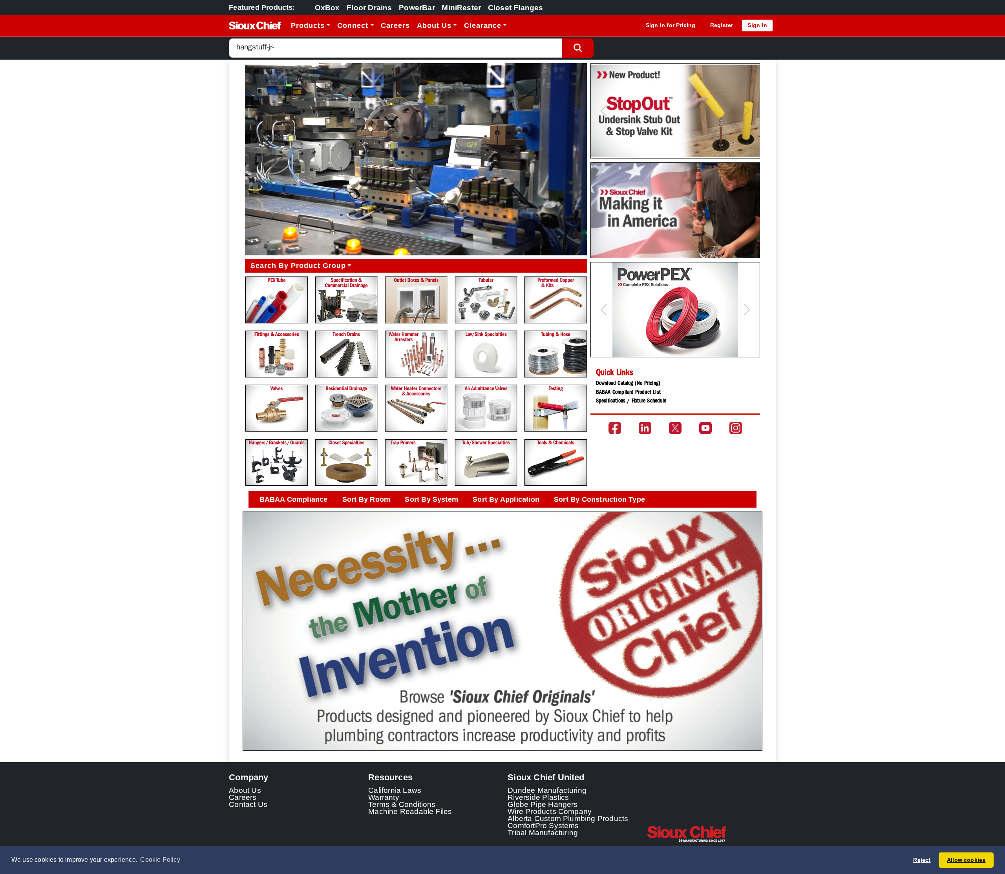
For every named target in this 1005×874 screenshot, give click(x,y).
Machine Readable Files (410, 811)
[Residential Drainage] (346, 408)
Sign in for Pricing (671, 25)
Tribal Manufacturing (543, 832)
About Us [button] (434, 25)
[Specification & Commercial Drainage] (346, 300)
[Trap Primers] (416, 462)
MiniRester (461, 7)
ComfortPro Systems (543, 825)
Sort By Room (366, 499)
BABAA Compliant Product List (628, 392)
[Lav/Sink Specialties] (486, 354)
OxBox (327, 7)
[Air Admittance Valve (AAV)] (486, 408)
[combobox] (396, 48)
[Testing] (555, 408)
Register (721, 25)
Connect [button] (352, 25)
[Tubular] (486, 300)
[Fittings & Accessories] (276, 354)
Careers (395, 25)
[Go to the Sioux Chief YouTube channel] (705, 428)
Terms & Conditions (402, 804)
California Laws (394, 790)
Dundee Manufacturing (547, 790)
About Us (245, 790)
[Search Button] (578, 48)
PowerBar (417, 7)
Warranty (383, 797)
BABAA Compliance (293, 499)
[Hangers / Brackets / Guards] (276, 462)
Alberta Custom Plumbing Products (568, 818)
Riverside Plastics (538, 797)
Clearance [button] (482, 25)
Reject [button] (921, 860)
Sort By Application (506, 499)
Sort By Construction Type (599, 499)
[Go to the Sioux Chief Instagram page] (735, 428)
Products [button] (308, 25)
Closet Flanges (515, 7)
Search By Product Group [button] (298, 265)
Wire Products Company (550, 811)
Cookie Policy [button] (160, 859)
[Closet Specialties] (346, 462)
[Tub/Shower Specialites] (486, 462)
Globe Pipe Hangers (543, 804)
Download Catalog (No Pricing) (628, 383)
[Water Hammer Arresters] (416, 354)
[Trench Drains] (346, 354)
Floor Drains (369, 7)
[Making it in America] (675, 210)
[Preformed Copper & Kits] (555, 300)
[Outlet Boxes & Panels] (416, 300)
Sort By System (431, 499)
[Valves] (276, 408)
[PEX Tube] (276, 300)
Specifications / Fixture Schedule (631, 401)
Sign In (757, 25)
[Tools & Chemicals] (555, 462)
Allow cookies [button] (966, 860)
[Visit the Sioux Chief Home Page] (711, 834)
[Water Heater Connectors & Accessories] (416, 408)
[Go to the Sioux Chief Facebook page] (614, 428)
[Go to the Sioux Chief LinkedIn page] (645, 428)
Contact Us (248, 804)
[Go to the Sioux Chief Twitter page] (675, 428)
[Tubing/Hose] (555, 354)
